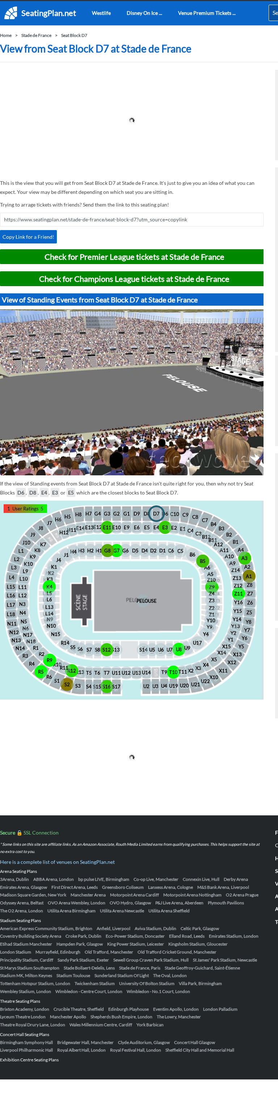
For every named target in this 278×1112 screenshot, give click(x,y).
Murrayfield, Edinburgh (57, 952)
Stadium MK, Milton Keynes (26, 975)
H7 (88, 514)
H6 (58, 519)
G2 (116, 514)
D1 (162, 550)
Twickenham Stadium (95, 983)
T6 (97, 673)
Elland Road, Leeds (187, 936)
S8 (97, 650)
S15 (97, 686)
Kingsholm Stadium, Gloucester (198, 944)
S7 (89, 650)
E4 (44, 492)
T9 (164, 672)
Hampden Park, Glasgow (79, 944)
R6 (49, 677)
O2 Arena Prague (242, 894)
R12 (71, 671)
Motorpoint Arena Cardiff (134, 894)
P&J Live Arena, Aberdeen (179, 902)
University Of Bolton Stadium (146, 983)
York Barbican (150, 1024)
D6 (20, 492)
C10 (174, 514)
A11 (224, 550)
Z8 (250, 585)
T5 (89, 673)
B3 (221, 528)
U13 (136, 673)
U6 (161, 650)
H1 (99, 550)
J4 (58, 560)
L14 (49, 613)
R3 (25, 656)
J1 (66, 555)
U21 (195, 684)
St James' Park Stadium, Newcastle (225, 960)
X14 (222, 652)
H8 (78, 514)
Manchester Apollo (68, 1016)
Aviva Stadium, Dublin (155, 928)
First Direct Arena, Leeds (74, 887)
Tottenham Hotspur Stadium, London (35, 983)
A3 (244, 558)
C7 (205, 520)
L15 (11, 587)
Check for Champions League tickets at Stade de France (134, 279)
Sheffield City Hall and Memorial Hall (199, 1050)
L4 (11, 577)
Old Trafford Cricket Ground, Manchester (177, 952)
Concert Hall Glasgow (194, 1042)
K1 (54, 567)
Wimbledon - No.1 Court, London (158, 991)
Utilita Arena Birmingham (71, 910)
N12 (14, 632)
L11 (22, 587)
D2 (153, 550)
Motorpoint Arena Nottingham (192, 894)
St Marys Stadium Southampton (29, 968)
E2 (174, 528)
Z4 (212, 594)
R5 (41, 672)
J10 (26, 543)
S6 (80, 649)
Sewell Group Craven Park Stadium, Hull (151, 960)
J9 (32, 535)
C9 (185, 515)
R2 (42, 654)
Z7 (250, 594)
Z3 (212, 600)
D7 (156, 514)
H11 (71, 530)
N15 (55, 634)
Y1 (230, 639)
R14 (65, 643)
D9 (137, 514)
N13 (16, 640)
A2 (247, 567)
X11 (223, 671)
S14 (143, 650)
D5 (135, 550)
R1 (36, 648)
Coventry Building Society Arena (30, 936)
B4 (213, 524)
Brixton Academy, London (24, 1009)
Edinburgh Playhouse (128, 1009)
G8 (107, 550)
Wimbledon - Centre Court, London (88, 991)
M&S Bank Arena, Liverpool (223, 887)
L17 (11, 605)
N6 (25, 628)
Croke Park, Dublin (83, 936)
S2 (67, 684)
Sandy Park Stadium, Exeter (83, 960)
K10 (28, 564)
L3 (14, 567)
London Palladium (220, 1009)
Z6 (250, 603)
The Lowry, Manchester (179, 1016)
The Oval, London (170, 975)
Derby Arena (236, 879)
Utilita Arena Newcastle (122, 910)
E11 (107, 527)
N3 (22, 604)
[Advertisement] (132, 120)
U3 (155, 686)
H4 (73, 552)
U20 (184, 685)
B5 (203, 561)
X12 (232, 662)
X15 (226, 646)
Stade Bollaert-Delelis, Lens (89, 968)
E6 (137, 527)
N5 (24, 621)
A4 (241, 550)
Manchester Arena (88, 894)
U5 (152, 650)
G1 (126, 514)
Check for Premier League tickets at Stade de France (134, 257)
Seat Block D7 (74, 35)
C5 (180, 551)
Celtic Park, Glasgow (200, 928)
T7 (107, 673)
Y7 (247, 630)
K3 (50, 579)
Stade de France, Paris (139, 968)
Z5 (249, 612)
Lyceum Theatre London (23, 1016)
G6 (125, 550)
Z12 (238, 586)
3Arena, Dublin (14, 879)
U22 (205, 681)
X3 (198, 668)
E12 (97, 527)
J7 (49, 523)
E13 (89, 527)
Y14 (237, 619)
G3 (107, 514)
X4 (206, 665)
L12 (22, 595)
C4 (191, 531)
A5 (210, 574)
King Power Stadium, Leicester (135, 944)
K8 (37, 550)
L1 (21, 551)
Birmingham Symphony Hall (26, 1042)
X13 (237, 654)
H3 (81, 550)
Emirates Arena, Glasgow (23, 887)
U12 (126, 673)
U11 (116, 673)
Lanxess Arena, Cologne (170, 887)
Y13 (235, 626)
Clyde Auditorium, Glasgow (144, 1042)
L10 (24, 579)
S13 (115, 650)
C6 (171, 550)
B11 (212, 540)
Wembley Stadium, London (25, 991)
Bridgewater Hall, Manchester (85, 1042)
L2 (17, 559)
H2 (90, 550)
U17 (197, 643)
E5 (71, 492)
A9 (232, 563)
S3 (78, 686)
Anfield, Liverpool (113, 928)
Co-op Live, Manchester (156, 879)
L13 (49, 607)
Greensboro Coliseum (123, 887)
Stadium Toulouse (73, 975)
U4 (164, 686)
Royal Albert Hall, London (81, 1050)
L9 (25, 571)
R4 (32, 664)
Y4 (206, 634)
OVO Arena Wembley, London (76, 902)
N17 (28, 635)
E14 (80, 528)
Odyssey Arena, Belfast (21, 902)
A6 (207, 567)
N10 (51, 626)
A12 (218, 544)
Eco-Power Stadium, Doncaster (135, 936)
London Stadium (15, 952)
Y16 (238, 602)
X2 (191, 671)
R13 (80, 672)
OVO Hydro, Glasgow (130, 902)
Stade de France (36, 35)
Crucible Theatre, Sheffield (79, 1009)
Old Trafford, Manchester (109, 952)
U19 (173, 686)
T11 (182, 672)
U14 (146, 672)
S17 (116, 686)
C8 (195, 517)
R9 (49, 660)
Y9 (209, 627)
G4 (97, 514)
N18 (31, 641)
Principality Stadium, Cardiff (26, 960)
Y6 (245, 638)
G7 (116, 550)
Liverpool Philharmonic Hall (26, 1050)
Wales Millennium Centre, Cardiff (101, 1024)
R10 (57, 664)
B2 (229, 535)
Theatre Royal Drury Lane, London (32, 1024)
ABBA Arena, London (53, 879)
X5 (214, 659)
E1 (183, 529)
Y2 (233, 633)
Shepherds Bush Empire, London (121, 1016)
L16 (11, 595)
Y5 (241, 646)
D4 (145, 550)
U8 (179, 649)
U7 (170, 650)
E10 (116, 527)
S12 (106, 650)
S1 (57, 681)
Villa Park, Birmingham (200, 983)
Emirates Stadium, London (233, 936)
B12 (206, 537)
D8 (32, 492)
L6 (49, 599)
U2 (146, 686)
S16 (106, 686)
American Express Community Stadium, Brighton (46, 928)
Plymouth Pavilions (226, 902)
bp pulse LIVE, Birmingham (103, 879)
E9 (127, 527)
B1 (236, 542)
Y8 (249, 622)
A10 (229, 556)
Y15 (237, 611)
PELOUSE (142, 601)
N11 (12, 624)
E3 (55, 492)
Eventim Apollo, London (176, 1009)
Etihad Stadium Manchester (26, 944)
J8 (40, 528)
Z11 (238, 594)
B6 (192, 554)
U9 (187, 648)
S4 (89, 686)
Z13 (237, 578)
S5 (73, 647)
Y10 (211, 620)
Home (6, 35)
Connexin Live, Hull (201, 879)
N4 (23, 613)
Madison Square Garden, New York (33, 894)
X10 (214, 677)
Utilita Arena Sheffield (169, 910)
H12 (64, 532)
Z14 (235, 570)
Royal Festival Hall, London (135, 1050)
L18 (11, 614)
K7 (43, 544)
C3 (198, 533)
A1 (249, 576)
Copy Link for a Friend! (28, 237)
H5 (67, 516)
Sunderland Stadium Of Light (121, 975)
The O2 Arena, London (21, 910)
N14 (20, 648)
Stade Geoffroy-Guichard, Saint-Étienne (202, 968)
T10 (173, 672)
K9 (33, 557)
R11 (64, 668)
